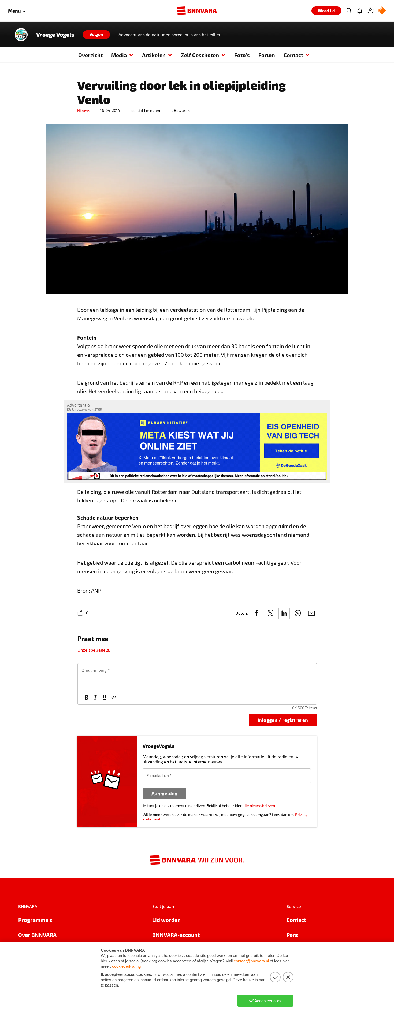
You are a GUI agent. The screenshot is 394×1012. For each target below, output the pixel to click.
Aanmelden (164, 793)
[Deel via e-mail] (311, 613)
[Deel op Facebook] (256, 613)
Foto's (242, 55)
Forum (266, 55)
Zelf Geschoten (200, 55)
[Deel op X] (270, 613)
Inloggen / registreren (283, 720)
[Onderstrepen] (104, 698)
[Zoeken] (349, 11)
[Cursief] (95, 698)
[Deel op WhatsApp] (297, 613)
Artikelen (154, 55)
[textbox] (197, 677)
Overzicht (90, 55)
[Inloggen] (370, 11)
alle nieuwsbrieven (259, 805)
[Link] (113, 698)
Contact (293, 55)
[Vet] (86, 698)
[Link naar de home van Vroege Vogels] (21, 34)
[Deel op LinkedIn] (284, 613)
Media (119, 55)
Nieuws (83, 110)
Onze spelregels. (93, 649)
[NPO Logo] (382, 10)
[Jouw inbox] (359, 10)
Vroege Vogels (55, 34)
